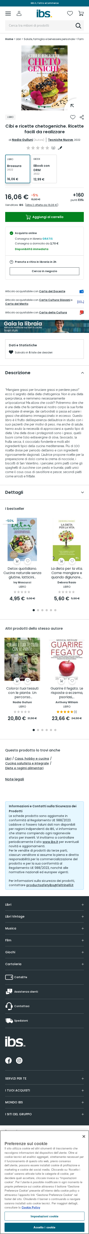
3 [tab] (42, 610)
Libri (8, 758)
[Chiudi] (84, 1136)
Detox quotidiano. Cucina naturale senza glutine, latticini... (22, 573)
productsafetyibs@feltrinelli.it (49, 885)
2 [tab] (38, 610)
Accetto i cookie (44, 1227)
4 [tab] (47, 610)
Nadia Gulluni (22, 140)
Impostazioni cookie (44, 1216)
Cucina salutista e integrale (27, 763)
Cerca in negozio (44, 271)
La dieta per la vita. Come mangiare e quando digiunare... (67, 573)
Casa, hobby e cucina (32, 758)
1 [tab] (44, 107)
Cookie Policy (31, 1207)
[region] (44, 1182)
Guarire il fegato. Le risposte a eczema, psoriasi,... (67, 693)
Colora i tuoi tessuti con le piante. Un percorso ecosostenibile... (22, 693)
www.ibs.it (50, 842)
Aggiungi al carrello (48, 217)
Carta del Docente (52, 291)
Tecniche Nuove (60, 140)
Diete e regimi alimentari (24, 768)
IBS (21, 205)
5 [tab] (51, 610)
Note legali (14, 779)
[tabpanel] (44, 77)
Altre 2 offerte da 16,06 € (41, 205)
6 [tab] (55, 610)
